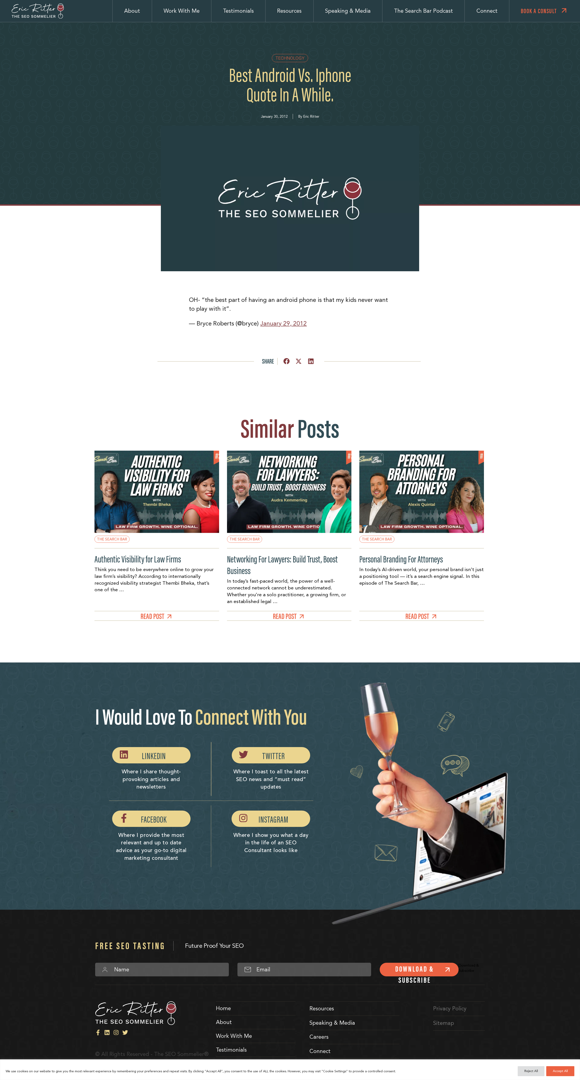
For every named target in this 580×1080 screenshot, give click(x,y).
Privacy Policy (449, 1008)
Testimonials (238, 11)
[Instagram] (116, 1032)
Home (223, 1008)
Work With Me (182, 11)
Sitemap (443, 1023)
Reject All (531, 1071)
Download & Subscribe (414, 970)
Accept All (560, 1071)
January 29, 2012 (283, 323)
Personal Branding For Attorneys (401, 559)
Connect (487, 11)
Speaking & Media (348, 11)
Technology (290, 58)
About (132, 11)
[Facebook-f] (98, 1032)
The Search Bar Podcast (423, 11)
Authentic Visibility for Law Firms (137, 559)
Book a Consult (539, 11)
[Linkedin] (107, 1032)
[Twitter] (125, 1032)
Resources (289, 11)
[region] (290, 1069)
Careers (319, 1037)
